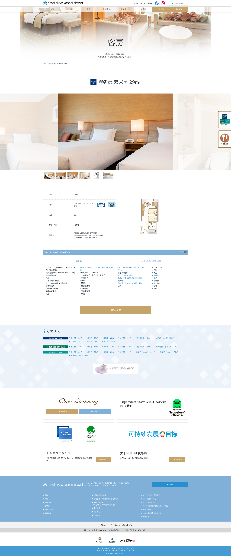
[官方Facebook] (157, 3)
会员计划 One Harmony (99, 530)
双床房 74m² (92, 341)
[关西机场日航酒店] (57, 4)
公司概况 (97, 515)
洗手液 (156, 275)
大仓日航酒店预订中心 (115, 530)
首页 (44, 63)
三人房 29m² (125, 338)
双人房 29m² (92, 338)
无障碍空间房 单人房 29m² (166, 346)
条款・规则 (147, 509)
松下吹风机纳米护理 (125, 275)
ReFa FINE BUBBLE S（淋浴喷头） (131, 278)
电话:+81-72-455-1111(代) (94, 485)
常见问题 (138, 3)
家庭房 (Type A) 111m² (145, 352)
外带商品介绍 (49, 509)
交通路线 (48, 513)
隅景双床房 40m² (143, 338)
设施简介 (48, 506)
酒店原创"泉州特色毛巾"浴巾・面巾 (131, 267)
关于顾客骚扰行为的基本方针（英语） (156, 506)
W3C (113, 554)
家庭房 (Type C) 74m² (80, 355)
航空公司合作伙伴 (140, 530)
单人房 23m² (76, 338)
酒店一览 (87, 530)
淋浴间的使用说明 (100, 495)
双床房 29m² (108, 338)
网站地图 (146, 517)
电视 (47, 278)
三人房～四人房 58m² (165, 338)
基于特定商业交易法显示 (151, 495)
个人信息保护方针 (149, 502)
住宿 (50, 63)
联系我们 (149, 3)
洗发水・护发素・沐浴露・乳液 (130, 283)
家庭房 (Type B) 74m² (169, 352)
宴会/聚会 (48, 502)
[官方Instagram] (163, 3)
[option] (115, 132)
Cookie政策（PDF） (150, 499)
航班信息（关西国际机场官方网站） (106, 499)
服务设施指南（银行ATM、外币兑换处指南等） (104, 503)
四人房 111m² (109, 341)
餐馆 (46, 499)
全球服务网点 (128, 530)
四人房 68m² (76, 341)
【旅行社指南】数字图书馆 (152, 513)
